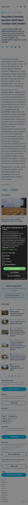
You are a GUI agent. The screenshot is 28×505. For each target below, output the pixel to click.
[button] (14, 249)
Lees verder (12, 247)
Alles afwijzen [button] (14, 272)
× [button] (24, 227)
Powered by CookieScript (20, 278)
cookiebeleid (5, 247)
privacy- (16, 245)
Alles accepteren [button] (14, 268)
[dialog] (14, 252)
